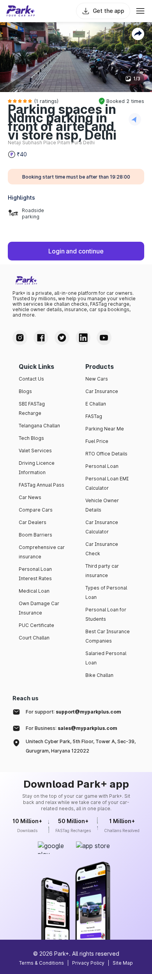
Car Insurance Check (101, 548)
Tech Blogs (31, 438)
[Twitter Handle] (62, 337)
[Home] (20, 10)
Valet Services (35, 450)
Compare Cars (36, 510)
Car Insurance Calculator (101, 527)
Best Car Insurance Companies (107, 636)
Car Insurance (101, 391)
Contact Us (31, 379)
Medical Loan (34, 591)
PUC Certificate (36, 625)
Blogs (25, 391)
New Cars (96, 379)
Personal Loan (101, 466)
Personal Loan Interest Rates (35, 573)
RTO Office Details (106, 454)
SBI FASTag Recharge (32, 408)
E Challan (95, 404)
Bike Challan (99, 675)
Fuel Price (96, 441)
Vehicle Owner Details (102, 505)
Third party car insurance (102, 570)
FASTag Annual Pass (41, 485)
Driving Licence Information (37, 467)
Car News (30, 497)
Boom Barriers (35, 535)
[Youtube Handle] (104, 337)
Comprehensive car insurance (42, 552)
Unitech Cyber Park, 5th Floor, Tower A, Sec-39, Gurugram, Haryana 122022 (81, 746)
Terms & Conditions (41, 963)
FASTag (93, 416)
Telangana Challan (39, 426)
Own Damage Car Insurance (39, 608)
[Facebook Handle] (41, 337)
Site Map (123, 963)
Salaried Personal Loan (105, 658)
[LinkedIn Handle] (83, 337)
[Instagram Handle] (19, 337)
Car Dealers (32, 522)
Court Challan (34, 638)
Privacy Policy (88, 963)
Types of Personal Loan (106, 592)
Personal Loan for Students (105, 614)
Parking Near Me (104, 429)
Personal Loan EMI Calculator (107, 483)
